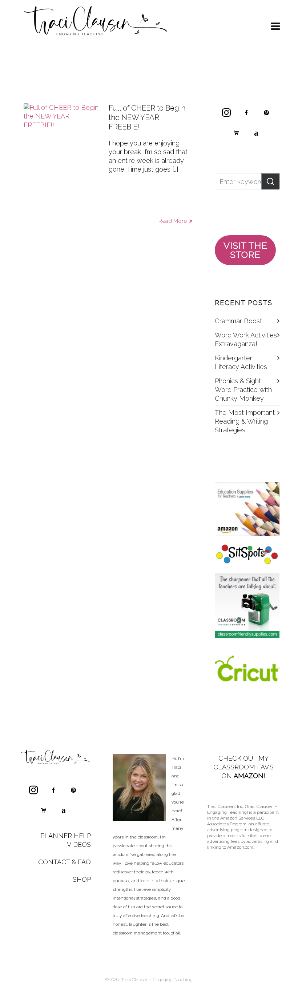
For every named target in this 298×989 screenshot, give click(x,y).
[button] (270, 181)
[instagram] (226, 112)
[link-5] (236, 132)
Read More (173, 221)
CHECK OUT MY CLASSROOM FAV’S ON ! (243, 767)
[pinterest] (266, 112)
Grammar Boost (238, 321)
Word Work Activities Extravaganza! (246, 339)
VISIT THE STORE (245, 250)
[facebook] (246, 112)
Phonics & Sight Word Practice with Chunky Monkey (243, 389)
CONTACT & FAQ (64, 862)
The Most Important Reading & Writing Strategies (245, 421)
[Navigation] (275, 26)
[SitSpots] (247, 554)
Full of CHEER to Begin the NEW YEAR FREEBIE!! (147, 117)
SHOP (82, 879)
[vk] (256, 132)
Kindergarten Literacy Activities (241, 362)
